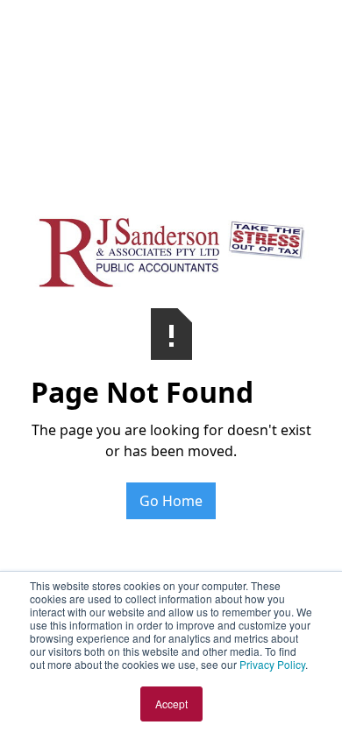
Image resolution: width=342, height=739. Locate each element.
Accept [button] (171, 703)
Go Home (171, 500)
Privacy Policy (272, 664)
